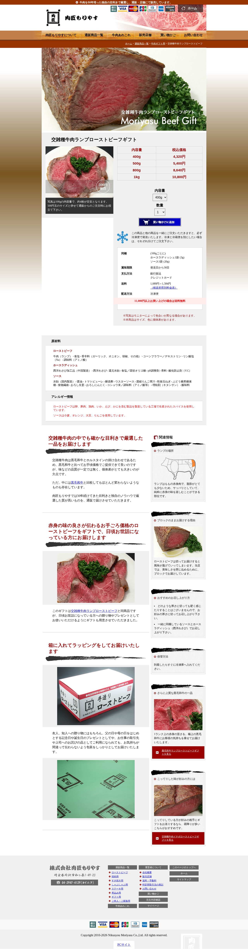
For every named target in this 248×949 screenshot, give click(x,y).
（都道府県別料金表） (163, 287)
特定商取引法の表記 (152, 884)
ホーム (192, 8)
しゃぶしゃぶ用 (120, 884)
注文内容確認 (153, 899)
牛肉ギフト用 (158, 43)
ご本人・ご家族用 (121, 901)
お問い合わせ (193, 35)
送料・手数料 (149, 880)
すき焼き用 (117, 880)
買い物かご (168, 35)
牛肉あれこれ (121, 35)
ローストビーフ (120, 872)
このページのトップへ (184, 867)
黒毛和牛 (77, 482)
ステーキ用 (117, 888)
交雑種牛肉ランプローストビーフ (94, 611)
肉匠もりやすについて (61, 35)
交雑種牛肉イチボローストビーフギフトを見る (180, 838)
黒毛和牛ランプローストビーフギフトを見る (180, 752)
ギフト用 (116, 897)
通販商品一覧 (94, 35)
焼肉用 (115, 876)
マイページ (153, 905)
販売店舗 (145, 35)
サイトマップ (184, 879)
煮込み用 (116, 892)
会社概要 (147, 872)
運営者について (153, 867)
